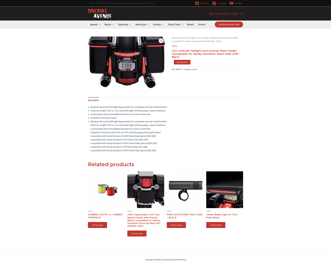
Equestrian (123, 24)
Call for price (182, 62)
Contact (201, 24)
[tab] (93, 100)
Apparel (93, 24)
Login (234, 13)
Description (93, 100)
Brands (190, 24)
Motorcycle (141, 24)
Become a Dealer (220, 13)
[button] (242, 14)
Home (174, 38)
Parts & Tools (174, 24)
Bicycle (107, 24)
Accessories (183, 38)
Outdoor (157, 24)
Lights (193, 38)
